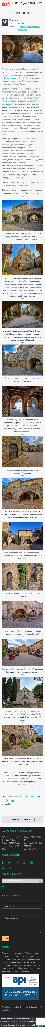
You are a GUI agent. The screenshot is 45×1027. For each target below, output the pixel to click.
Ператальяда (10, 78)
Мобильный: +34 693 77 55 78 (33, 844)
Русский (32, 3)
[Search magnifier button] (41, 881)
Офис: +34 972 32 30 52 (32, 838)
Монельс (13, 20)
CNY (17, 3)
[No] (43, 1025)
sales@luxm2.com (31, 849)
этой (16, 239)
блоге (6, 778)
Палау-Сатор (24, 78)
